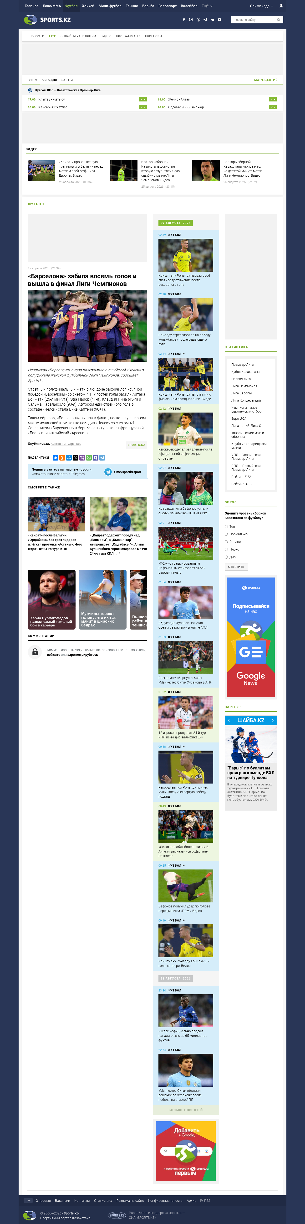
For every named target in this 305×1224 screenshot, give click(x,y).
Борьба (148, 6)
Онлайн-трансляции (78, 36)
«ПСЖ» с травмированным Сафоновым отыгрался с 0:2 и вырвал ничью (181, 568)
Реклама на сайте (130, 1201)
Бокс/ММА (52, 6)
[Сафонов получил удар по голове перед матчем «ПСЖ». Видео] (185, 885)
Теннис (132, 6)
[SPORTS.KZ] (251, 637)
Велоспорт (167, 6)
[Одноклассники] (61, 458)
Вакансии (62, 1201)
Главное (32, 6)
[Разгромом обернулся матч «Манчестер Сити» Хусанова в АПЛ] (185, 657)
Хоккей (88, 6)
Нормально (238, 534)
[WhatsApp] (88, 458)
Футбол (71, 6)
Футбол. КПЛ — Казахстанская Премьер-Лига (68, 90)
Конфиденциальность (165, 1201)
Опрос (231, 502)
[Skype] (95, 458)
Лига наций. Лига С (246, 426)
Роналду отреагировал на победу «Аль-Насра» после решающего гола (184, 339)
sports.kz (136, 445)
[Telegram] (101, 458)
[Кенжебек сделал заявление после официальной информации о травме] (185, 429)
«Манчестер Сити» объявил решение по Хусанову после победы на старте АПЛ (180, 1095)
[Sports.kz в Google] (186, 1180)
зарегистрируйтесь (82, 655)
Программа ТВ (128, 36)
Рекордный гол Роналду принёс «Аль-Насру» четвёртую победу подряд (183, 791)
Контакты (82, 1201)
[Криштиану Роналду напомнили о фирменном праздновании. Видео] (185, 374)
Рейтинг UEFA (242, 484)
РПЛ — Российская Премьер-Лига (246, 468)
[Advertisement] (152, 59)
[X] (74, 458)
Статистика (103, 1201)
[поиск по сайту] (278, 20)
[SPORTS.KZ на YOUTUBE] (219, 19)
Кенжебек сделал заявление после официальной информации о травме (185, 453)
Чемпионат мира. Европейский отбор (246, 409)
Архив (191, 1201)
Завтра (67, 80)
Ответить (236, 567)
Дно (232, 557)
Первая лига (241, 379)
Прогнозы (153, 36)
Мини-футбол (110, 6)
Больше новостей (186, 1110)
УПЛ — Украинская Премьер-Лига (246, 457)
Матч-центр (264, 80)
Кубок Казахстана (245, 372)
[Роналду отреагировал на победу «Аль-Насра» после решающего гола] (185, 314)
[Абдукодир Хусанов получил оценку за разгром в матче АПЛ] (185, 602)
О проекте (43, 1201)
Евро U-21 (239, 418)
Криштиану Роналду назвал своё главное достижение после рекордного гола (184, 280)
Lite (52, 36)
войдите (53, 655)
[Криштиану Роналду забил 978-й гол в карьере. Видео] (185, 940)
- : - (143, 99)
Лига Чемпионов (244, 386)
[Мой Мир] (68, 458)
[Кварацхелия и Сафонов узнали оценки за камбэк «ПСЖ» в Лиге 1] (185, 488)
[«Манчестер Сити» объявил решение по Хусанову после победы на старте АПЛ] (185, 1070)
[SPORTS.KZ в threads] (198, 19)
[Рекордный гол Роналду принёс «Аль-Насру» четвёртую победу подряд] (185, 767)
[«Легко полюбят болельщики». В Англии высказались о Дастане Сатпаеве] (185, 826)
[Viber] (81, 458)
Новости (37, 36)
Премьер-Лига (242, 364)
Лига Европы (241, 393)
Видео (106, 36)
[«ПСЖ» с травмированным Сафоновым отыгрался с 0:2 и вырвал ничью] (185, 543)
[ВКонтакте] (54, 458)
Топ (232, 526)
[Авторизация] (278, 5)
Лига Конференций (246, 400)
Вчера (33, 80)
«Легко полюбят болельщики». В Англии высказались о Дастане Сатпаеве (183, 851)
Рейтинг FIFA (241, 477)
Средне (235, 542)
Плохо (234, 549)
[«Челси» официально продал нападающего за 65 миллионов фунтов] (185, 1010)
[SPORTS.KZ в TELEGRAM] (205, 19)
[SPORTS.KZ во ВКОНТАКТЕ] (212, 19)
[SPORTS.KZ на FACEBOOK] (184, 19)
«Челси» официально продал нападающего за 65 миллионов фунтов (182, 1035)
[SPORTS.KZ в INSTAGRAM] (191, 19)
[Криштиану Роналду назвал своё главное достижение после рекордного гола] (185, 255)
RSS (207, 1201)
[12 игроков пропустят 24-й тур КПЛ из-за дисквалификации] (185, 712)
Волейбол (189, 6)
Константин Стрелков (66, 443)
